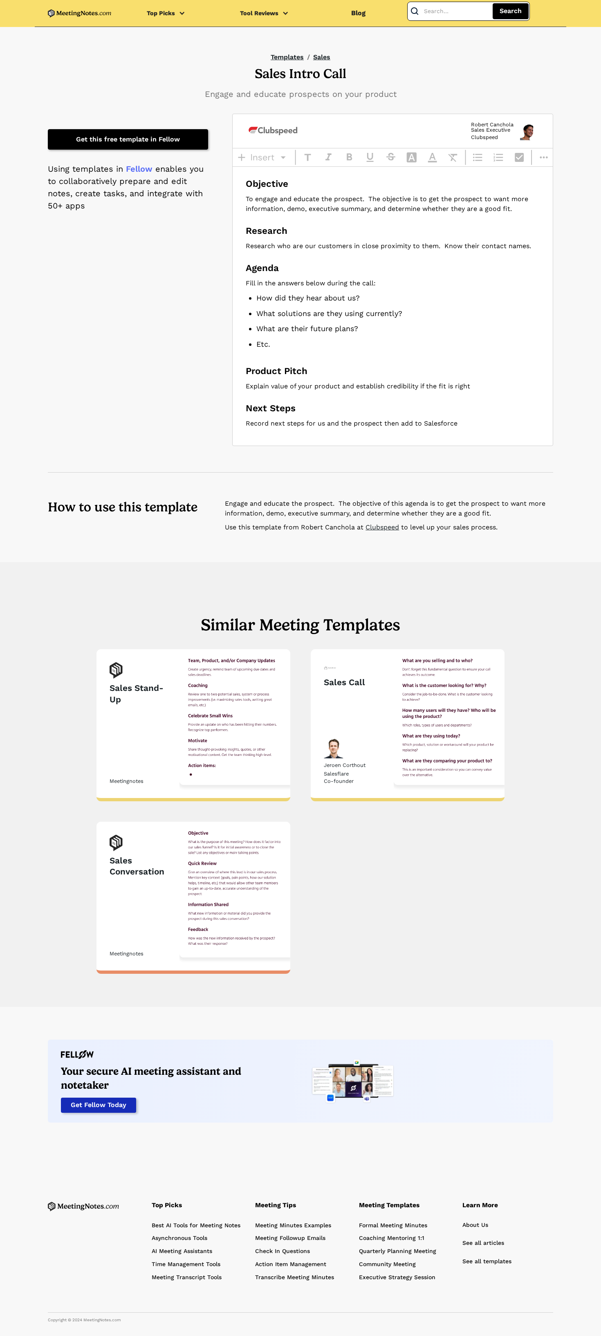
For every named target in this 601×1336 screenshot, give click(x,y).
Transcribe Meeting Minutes (294, 1277)
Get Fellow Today (98, 1105)
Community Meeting (387, 1264)
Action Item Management (290, 1264)
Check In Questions (282, 1251)
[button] (170, 13)
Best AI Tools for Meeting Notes (196, 1225)
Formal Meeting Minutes (393, 1225)
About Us (475, 1225)
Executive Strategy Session (397, 1277)
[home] (79, 13)
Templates (287, 57)
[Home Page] (83, 1206)
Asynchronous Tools (179, 1238)
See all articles (483, 1243)
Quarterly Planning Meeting (397, 1251)
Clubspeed (382, 527)
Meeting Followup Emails (290, 1238)
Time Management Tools (186, 1264)
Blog (358, 13)
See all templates (486, 1261)
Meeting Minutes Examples (293, 1225)
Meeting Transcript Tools (187, 1277)
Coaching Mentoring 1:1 (391, 1238)
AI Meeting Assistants (182, 1251)
